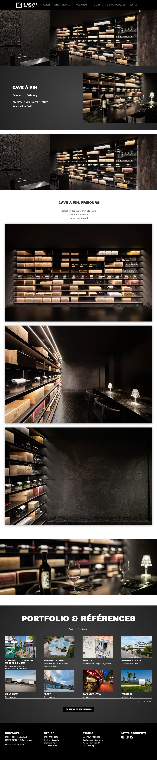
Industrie (55, 666)
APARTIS (87, 660)
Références (98, 5)
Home (56, 5)
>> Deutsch (45, 5)
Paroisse (126, 694)
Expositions (10, 668)
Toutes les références (79, 709)
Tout (71, 629)
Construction (62, 663)
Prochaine (146, 701)
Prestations (81, 5)
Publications (22, 668)
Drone (47, 666)
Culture (20, 666)
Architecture (83, 629)
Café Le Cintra (92, 694)
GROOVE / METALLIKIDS (116, 5)
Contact (134, 5)
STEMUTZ (66, 5)
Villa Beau (11, 694)
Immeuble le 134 (131, 660)
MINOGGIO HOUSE (54, 660)
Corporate (99, 663)
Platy (47, 694)
